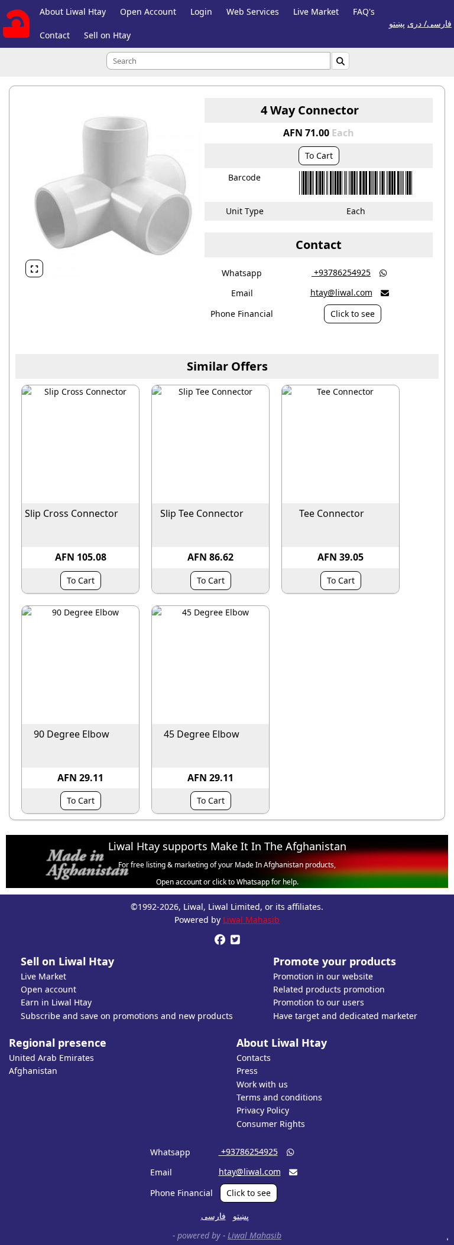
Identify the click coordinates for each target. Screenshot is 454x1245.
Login (201, 11)
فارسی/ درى (429, 23)
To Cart (319, 155)
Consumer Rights (270, 1123)
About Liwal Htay (73, 11)
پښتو (397, 23)
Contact (55, 35)
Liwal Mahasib (251, 919)
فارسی (213, 1215)
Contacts (253, 1057)
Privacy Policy (262, 1110)
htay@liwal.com (341, 292)
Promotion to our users (318, 1002)
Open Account (148, 11)
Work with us (262, 1084)
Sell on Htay (107, 35)
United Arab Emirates (51, 1057)
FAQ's (364, 11)
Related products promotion (329, 989)
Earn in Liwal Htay (56, 1002)
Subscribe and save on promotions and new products (127, 1015)
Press (247, 1070)
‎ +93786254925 (341, 272)
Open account (48, 989)
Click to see (352, 313)
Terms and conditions (279, 1097)
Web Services (252, 11)
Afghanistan (33, 1070)
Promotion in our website (323, 976)
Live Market (316, 11)
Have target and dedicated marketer (345, 1015)
